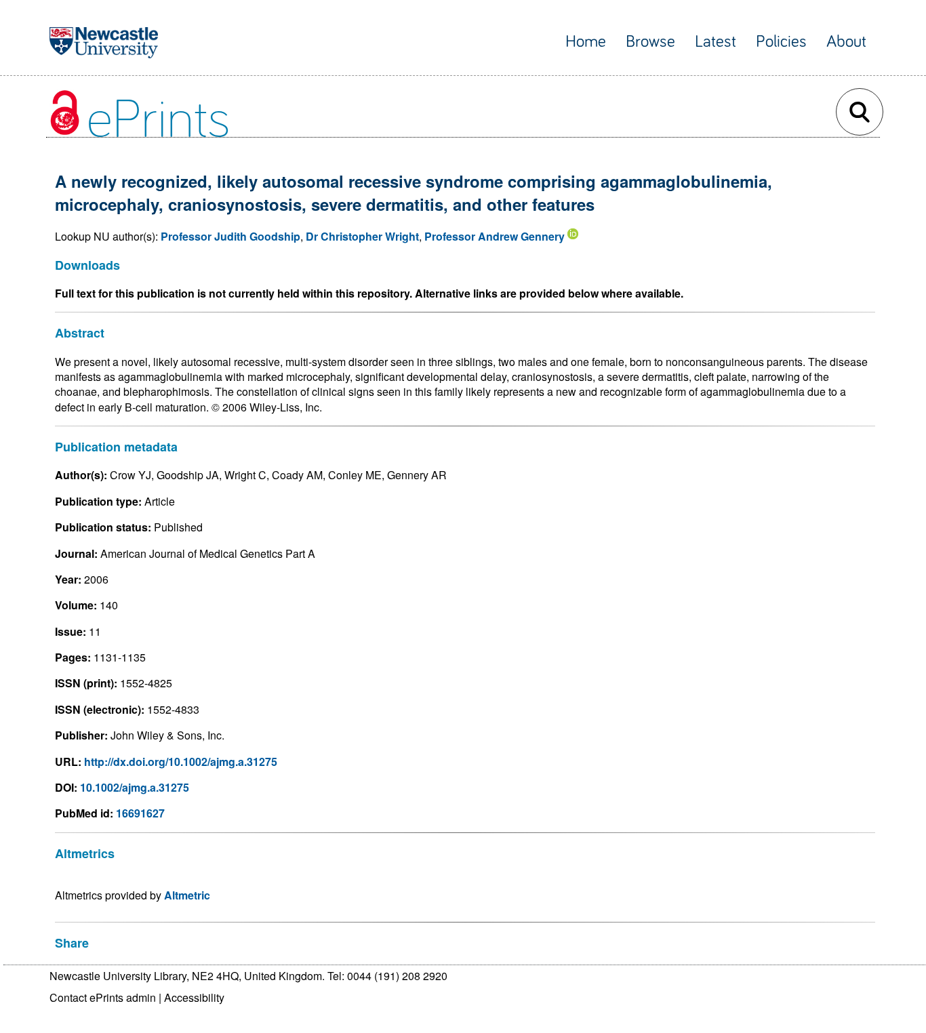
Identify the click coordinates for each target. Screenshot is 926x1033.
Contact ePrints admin (102, 997)
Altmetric (187, 895)
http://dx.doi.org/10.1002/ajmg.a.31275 (180, 761)
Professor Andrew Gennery (494, 236)
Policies (781, 41)
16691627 (140, 813)
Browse (650, 41)
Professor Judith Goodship (230, 236)
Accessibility (194, 997)
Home (585, 41)
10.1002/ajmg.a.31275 (134, 787)
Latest (715, 41)
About (846, 41)
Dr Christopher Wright (362, 236)
